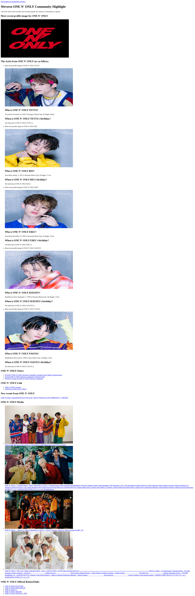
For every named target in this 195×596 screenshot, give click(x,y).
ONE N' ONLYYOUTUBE (14, 586)
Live (19, 2)
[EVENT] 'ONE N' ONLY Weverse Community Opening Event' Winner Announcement (33, 375)
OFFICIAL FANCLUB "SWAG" (16, 389)
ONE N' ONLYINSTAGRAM (15, 588)
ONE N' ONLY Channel (13, 387)
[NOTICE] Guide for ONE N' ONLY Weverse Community (24, 379)
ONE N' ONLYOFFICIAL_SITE (16, 593)
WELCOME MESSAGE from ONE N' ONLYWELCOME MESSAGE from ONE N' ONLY (35, 445)
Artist (6, 2)
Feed (2, 2)
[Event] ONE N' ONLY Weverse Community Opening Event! (25, 377)
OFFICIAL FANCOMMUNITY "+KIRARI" (53, 398)
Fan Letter (11, 2)
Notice (23, 2)
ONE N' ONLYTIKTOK (13, 591)
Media (16, 2)
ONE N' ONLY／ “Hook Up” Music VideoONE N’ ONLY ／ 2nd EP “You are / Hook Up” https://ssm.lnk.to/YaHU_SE (44, 530)
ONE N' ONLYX (11, 590)
